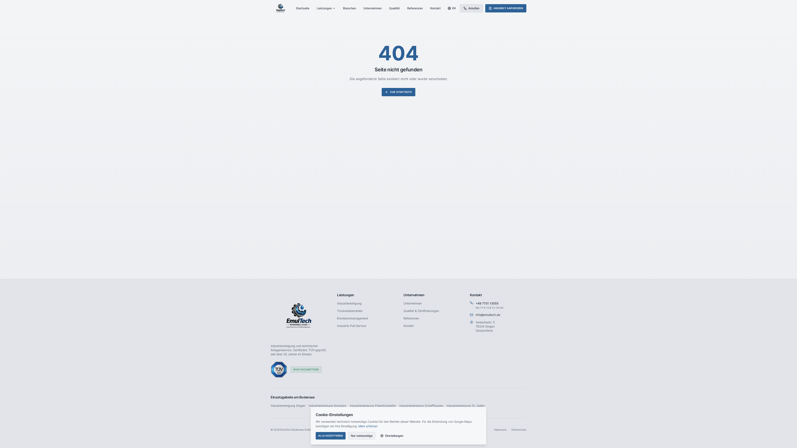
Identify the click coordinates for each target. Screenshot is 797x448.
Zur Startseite (401, 92)
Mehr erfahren (368, 426)
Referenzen (415, 8)
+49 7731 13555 (487, 303)
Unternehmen (372, 8)
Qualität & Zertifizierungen (421, 311)
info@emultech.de (488, 315)
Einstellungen (394, 435)
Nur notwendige (362, 435)
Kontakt (435, 8)
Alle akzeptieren (330, 435)
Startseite (302, 8)
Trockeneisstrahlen (350, 311)
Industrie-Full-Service (351, 325)
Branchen (349, 8)
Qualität (394, 8)
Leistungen (324, 8)
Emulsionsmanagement (352, 318)
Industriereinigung (349, 303)
